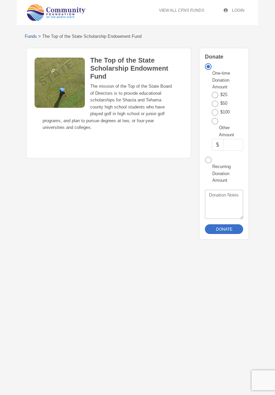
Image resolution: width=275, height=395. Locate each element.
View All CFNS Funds (181, 10)
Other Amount (226, 131)
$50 (223, 103)
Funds (31, 36)
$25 (223, 94)
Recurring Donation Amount (221, 173)
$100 (225, 111)
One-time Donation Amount (221, 80)
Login (237, 10)
